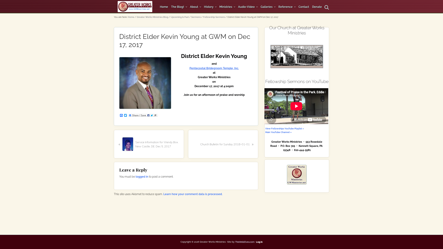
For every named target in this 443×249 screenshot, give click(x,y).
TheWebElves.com (244, 242)
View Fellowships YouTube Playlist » (284, 128)
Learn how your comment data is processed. (192, 194)
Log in (259, 242)
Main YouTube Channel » (278, 132)
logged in (142, 176)
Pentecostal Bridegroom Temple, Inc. (214, 68)
